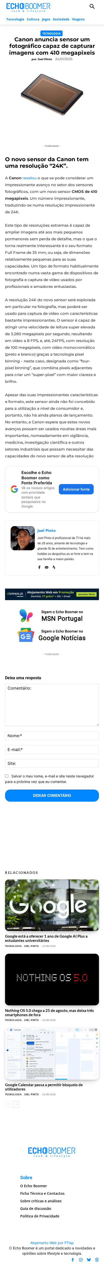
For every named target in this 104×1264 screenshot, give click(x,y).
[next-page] (16, 1104)
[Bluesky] (89, 1260)
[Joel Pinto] (23, 548)
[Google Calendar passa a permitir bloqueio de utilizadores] (52, 1054)
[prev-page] (8, 1104)
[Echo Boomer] (28, 7)
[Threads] (97, 1260)
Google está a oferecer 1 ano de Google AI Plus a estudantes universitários (46, 938)
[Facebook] (39, 566)
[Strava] (54, 566)
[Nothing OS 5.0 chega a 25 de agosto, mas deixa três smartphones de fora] (52, 979)
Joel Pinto (45, 59)
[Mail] (46, 566)
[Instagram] (81, 1260)
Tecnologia (51, 33)
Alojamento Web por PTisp (52, 1243)
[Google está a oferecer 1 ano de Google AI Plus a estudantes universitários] (52, 905)
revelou (29, 178)
